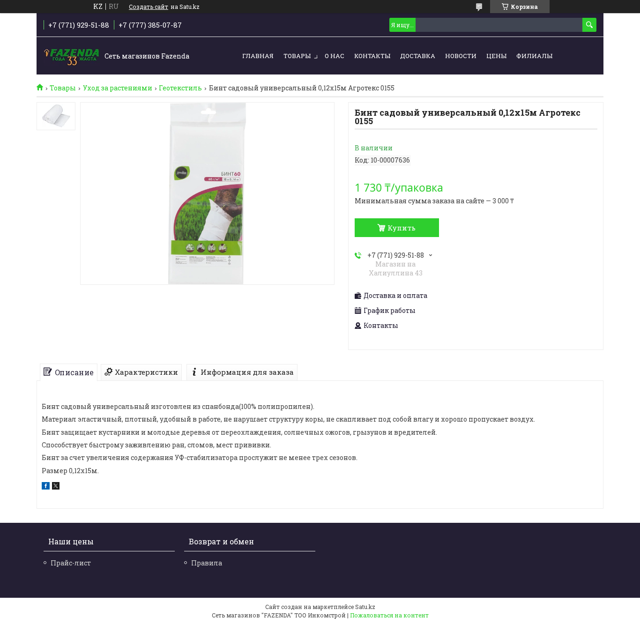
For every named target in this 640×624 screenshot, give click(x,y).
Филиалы (534, 56)
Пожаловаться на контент (389, 615)
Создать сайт (148, 6)
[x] (56, 487)
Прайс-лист (71, 562)
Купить (401, 227)
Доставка (417, 56)
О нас (334, 56)
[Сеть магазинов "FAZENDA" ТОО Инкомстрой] (72, 56)
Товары (297, 56)
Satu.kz (365, 606)
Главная (258, 56)
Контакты (372, 56)
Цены (496, 56)
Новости (460, 56)
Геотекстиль (180, 88)
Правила (206, 562)
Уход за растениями (117, 88)
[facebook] (46, 487)
